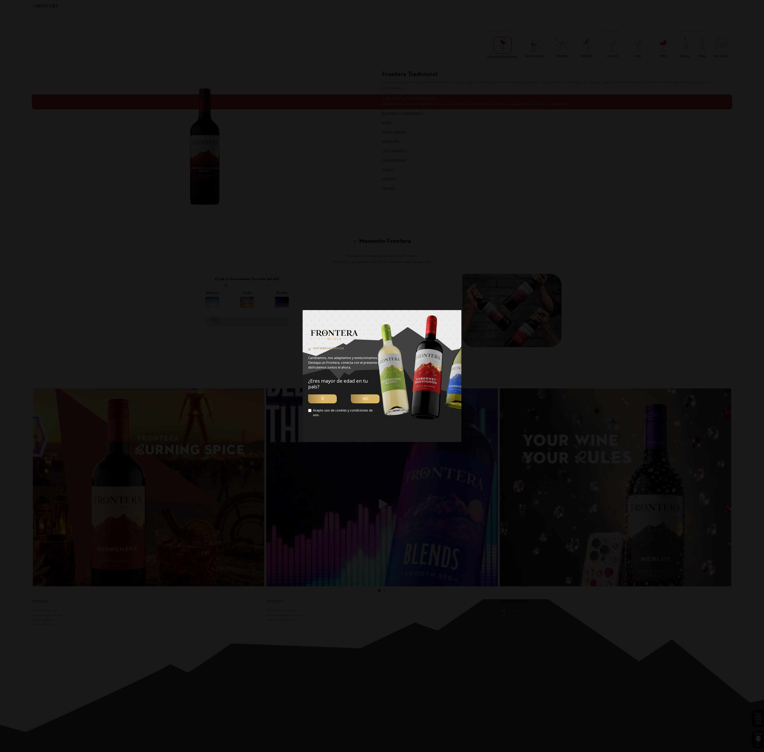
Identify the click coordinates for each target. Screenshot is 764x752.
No (365, 398)
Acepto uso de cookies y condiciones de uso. (343, 412)
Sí (322, 398)
